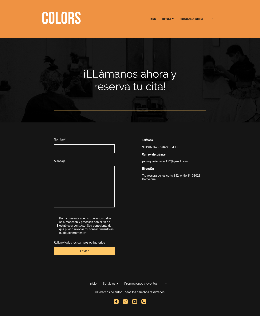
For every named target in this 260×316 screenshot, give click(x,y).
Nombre (60, 139)
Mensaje (59, 161)
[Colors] (69, 32)
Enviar (84, 251)
